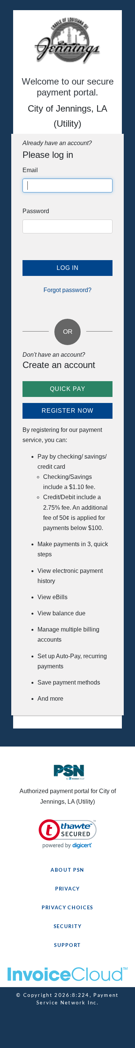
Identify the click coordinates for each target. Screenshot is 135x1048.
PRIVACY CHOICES (67, 908)
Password (35, 211)
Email (30, 170)
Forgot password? (68, 290)
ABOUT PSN (67, 870)
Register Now (67, 410)
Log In (68, 268)
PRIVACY (67, 889)
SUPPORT (67, 945)
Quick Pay (68, 389)
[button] (68, 834)
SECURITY (68, 926)
